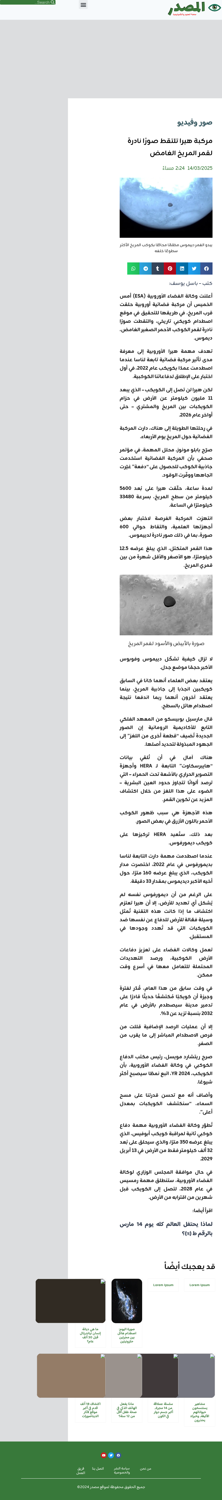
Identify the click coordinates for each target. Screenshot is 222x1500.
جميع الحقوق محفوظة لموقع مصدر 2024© (111, 1487)
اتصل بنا (98, 1469)
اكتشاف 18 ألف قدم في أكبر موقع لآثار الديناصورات (90, 1410)
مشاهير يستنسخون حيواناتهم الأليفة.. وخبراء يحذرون (199, 1412)
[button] (83, 4)
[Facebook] (118, 1455)
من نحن (145, 1469)
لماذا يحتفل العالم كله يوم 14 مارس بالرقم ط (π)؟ (166, 1229)
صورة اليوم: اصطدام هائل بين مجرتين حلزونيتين (126, 1335)
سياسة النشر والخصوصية (122, 1471)
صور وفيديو (195, 123)
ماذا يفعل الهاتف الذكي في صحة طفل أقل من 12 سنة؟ (127, 1410)
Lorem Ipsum (200, 1285)
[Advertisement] (111, 58)
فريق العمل (80, 1471)
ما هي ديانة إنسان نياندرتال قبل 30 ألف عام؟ (90, 1335)
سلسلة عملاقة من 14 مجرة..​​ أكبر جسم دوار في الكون (163, 1410)
